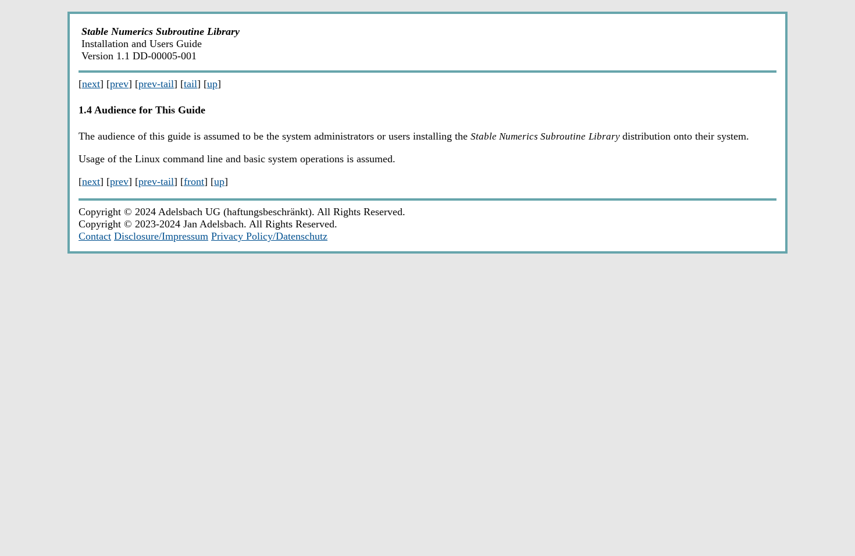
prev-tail (156, 84)
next (91, 84)
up (212, 84)
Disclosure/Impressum (161, 236)
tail (190, 84)
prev (119, 84)
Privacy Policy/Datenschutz (269, 236)
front (194, 181)
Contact (95, 236)
